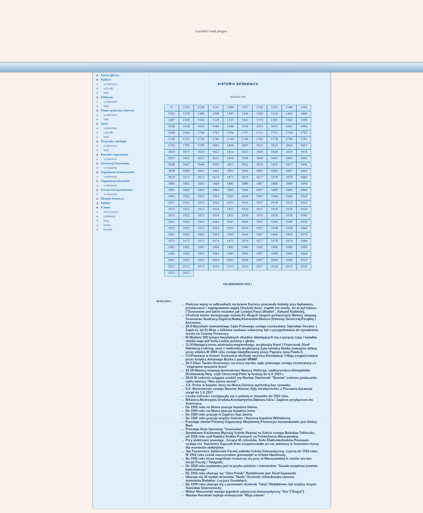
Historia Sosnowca (112, 198)
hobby (107, 225)
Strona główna (110, 75)
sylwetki (108, 88)
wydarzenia (110, 84)
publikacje (109, 216)
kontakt (108, 229)
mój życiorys (111, 212)
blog (106, 220)
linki (106, 93)
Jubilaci (106, 203)
